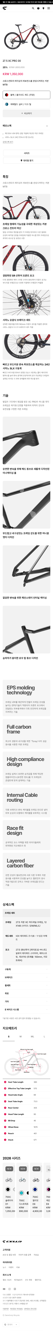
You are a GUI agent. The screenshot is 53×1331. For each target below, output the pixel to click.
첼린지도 (38, 1280)
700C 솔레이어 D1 (9, 1200)
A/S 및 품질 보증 (9, 1255)
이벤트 (11, 1267)
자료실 (36, 1255)
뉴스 (4, 1267)
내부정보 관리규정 (30, 1309)
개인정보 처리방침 (16, 1309)
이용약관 (6, 1309)
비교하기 (28, 113)
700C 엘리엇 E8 (35, 1200)
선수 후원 (28, 1280)
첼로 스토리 (7, 1280)
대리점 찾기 (28, 160)
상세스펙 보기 (8, 142)
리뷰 (18, 1267)
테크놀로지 (18, 1280)
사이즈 (27, 153)
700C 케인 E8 (49, 1200)
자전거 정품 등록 (24, 1255)
